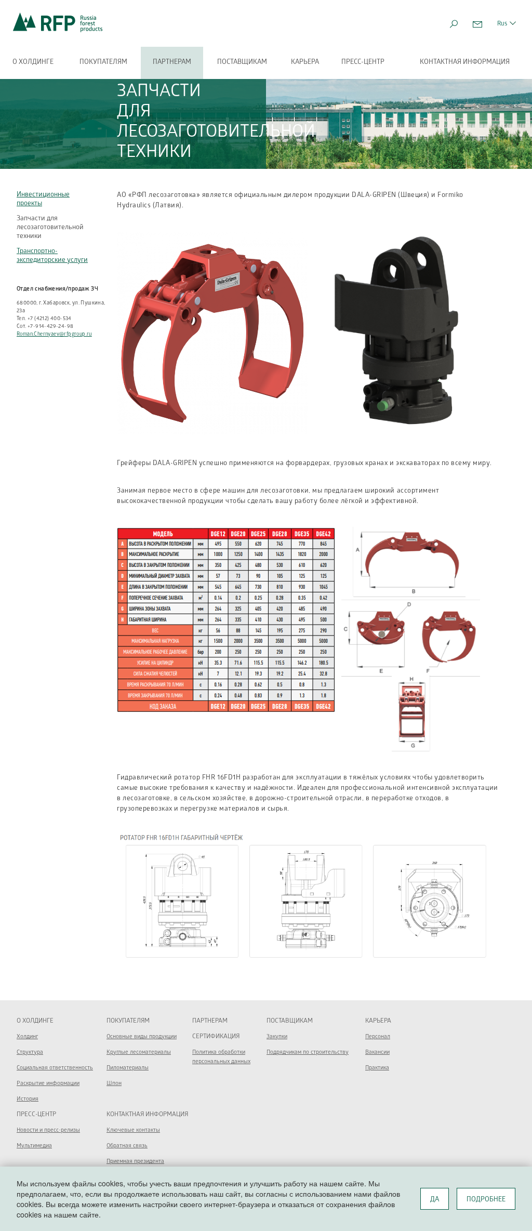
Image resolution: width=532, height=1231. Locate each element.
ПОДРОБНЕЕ (486, 1200)
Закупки (277, 1037)
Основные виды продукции (142, 1037)
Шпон (114, 1083)
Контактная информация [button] (465, 63)
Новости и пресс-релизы (48, 1130)
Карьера (305, 63)
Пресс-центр (362, 63)
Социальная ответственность (55, 1068)
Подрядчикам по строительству (308, 1052)
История (27, 1099)
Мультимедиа (34, 1146)
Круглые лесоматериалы (139, 1052)
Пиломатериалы (128, 1068)
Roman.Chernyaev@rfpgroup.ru (54, 335)
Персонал (377, 1037)
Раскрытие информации (48, 1083)
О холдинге (33, 63)
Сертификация (216, 1037)
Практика (377, 1068)
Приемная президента (135, 1161)
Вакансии (377, 1052)
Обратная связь (127, 1146)
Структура (30, 1052)
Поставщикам (242, 63)
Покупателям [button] (103, 63)
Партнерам (210, 1021)
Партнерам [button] (172, 63)
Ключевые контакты (133, 1130)
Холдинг (27, 1037)
